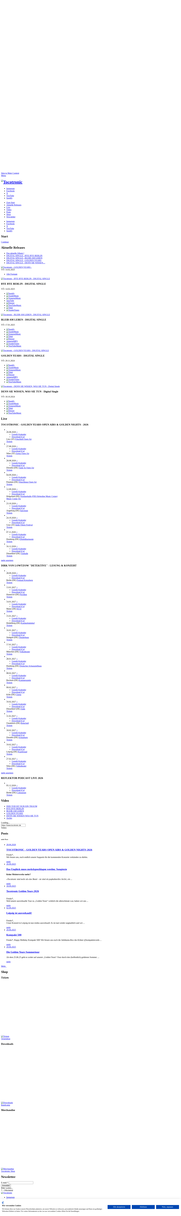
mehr (8, 862)
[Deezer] (10, 303)
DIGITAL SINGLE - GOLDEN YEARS (23, 260)
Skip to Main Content (10, 173)
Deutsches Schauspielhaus (31, 666)
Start (10, 202)
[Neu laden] (11, 182)
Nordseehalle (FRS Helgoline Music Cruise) (39, 496)
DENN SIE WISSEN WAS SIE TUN (22, 816)
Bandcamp (5, 1105)
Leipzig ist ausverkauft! (19, 913)
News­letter (10, 217)
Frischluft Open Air (23, 439)
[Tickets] (28, 1036)
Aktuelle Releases (13, 205)
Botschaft (25, 723)
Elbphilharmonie (27, 539)
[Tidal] (9, 308)
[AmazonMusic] (13, 298)
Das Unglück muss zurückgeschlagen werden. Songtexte (36, 869)
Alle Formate (11, 274)
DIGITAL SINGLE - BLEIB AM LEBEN (24, 258)
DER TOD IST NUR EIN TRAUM (21, 806)
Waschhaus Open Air (28, 482)
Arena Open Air (22, 453)
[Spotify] (10, 293)
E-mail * (4, 1182)
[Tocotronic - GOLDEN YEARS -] (16, 267)
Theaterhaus (24, 637)
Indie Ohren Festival (24, 525)
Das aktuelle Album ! (15, 253)
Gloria (18, 694)
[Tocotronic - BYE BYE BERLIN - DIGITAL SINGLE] (25, 279)
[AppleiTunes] (12, 310)
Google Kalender (19, 434)
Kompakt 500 (13, 934)
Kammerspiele (25, 680)
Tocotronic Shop (8, 1171)
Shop (8, 214)
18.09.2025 (11, 886)
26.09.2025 (11, 864)
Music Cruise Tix (13, 499)
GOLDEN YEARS (14, 813)
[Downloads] (28, 1103)
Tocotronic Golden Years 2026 (22, 891)
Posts (8, 212)
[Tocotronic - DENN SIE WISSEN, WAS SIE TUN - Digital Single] (30, 386)
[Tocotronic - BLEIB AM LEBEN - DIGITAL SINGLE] (25, 314)
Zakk (23, 709)
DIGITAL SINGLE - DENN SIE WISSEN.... (25, 263)
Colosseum (21, 792)
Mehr (4, 966)
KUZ (19, 609)
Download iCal (18, 437)
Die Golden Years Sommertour (22, 952)
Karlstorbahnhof (28, 623)
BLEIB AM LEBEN (15, 811)
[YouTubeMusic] (13, 305)
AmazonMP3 (12, 341)
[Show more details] (6, 429)
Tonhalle (24, 553)
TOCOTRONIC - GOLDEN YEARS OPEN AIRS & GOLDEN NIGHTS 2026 (49, 849)
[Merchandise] (28, 1169)
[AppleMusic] (12, 296)
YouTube (10, 300)
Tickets (9, 441)
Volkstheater (25, 652)
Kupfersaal (22, 752)
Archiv (9, 818)
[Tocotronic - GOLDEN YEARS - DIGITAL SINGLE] (25, 350)
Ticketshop (5, 1039)
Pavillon (23, 594)
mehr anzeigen (7, 560)
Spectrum (24, 510)
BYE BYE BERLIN (15, 808)
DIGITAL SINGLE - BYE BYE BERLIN (24, 255)
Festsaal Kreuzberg (25, 580)
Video (8, 210)
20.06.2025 (11, 930)
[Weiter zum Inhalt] (90, 171)
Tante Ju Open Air (26, 468)
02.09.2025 (11, 908)
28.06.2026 (11, 844)
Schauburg (23, 737)
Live (8, 207)
